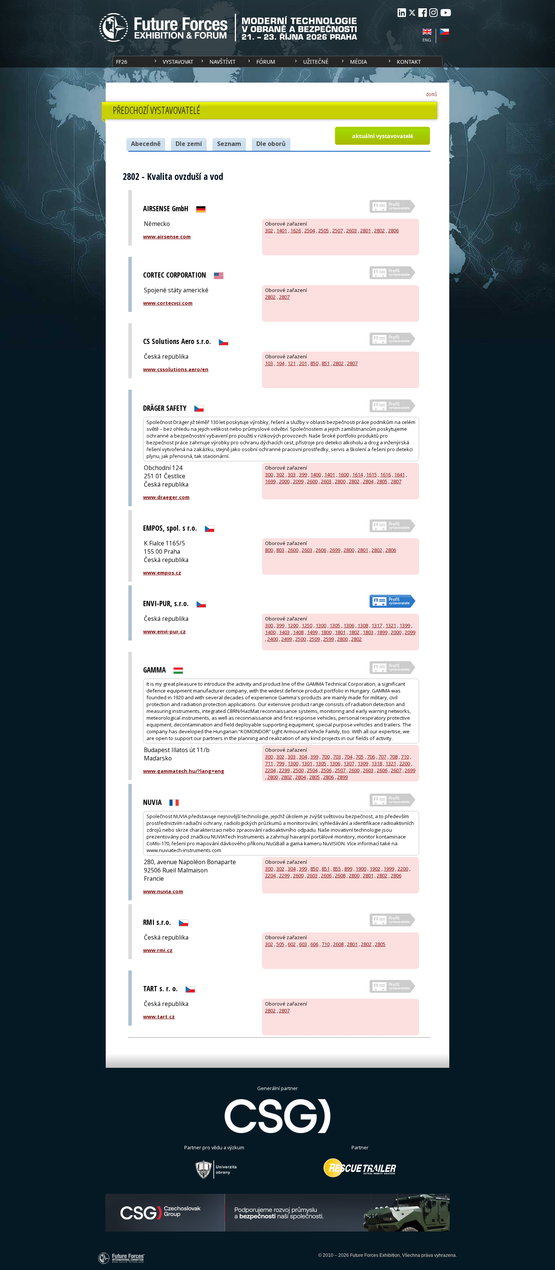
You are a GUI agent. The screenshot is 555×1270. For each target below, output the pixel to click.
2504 (309, 230)
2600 (312, 481)
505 (280, 944)
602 (292, 944)
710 (405, 756)
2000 (284, 481)
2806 (393, 230)
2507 (337, 230)
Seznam (229, 144)
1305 (335, 625)
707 (382, 756)
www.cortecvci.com (168, 302)
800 (269, 550)
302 (269, 230)
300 (269, 474)
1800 (326, 632)
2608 (340, 875)
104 (280, 363)
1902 (375, 868)
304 (303, 756)
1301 (307, 763)
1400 (315, 474)
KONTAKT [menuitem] (409, 61)
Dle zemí (189, 144)
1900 (361, 868)
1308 (363, 625)
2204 (270, 770)
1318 (377, 763)
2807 (284, 296)
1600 (343, 474)
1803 (368, 632)
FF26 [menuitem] (121, 61)
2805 (382, 481)
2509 (314, 639)
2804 (368, 481)
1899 (382, 632)
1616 (385, 474)
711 (269, 763)
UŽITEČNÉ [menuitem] (315, 61)
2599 (328, 639)
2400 (272, 639)
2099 (298, 481)
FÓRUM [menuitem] (265, 61)
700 (326, 756)
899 (348, 868)
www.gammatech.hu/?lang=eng (183, 771)
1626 (295, 230)
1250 (307, 625)
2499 (286, 639)
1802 (354, 632)
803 (280, 550)
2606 (321, 550)
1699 (270, 481)
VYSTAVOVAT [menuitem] (178, 61)
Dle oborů (271, 144)
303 (292, 474)
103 (269, 363)
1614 (357, 474)
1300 (321, 625)
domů (431, 94)
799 (280, 763)
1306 (349, 625)
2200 (404, 763)
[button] (382, 136)
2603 (351, 230)
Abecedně (145, 144)
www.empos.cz (162, 572)
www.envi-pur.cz (164, 631)
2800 (340, 481)
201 (303, 363)
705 (360, 756)
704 (348, 756)
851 (326, 363)
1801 (340, 632)
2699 (335, 550)
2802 (379, 230)
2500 (300, 639)
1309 (363, 763)
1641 (399, 474)
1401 (281, 230)
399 (303, 474)
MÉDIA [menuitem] (358, 61)
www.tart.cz (159, 1016)
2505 (323, 230)
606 (314, 944)
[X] (412, 12)
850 (314, 363)
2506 (326, 770)
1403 (284, 632)
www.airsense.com (167, 236)
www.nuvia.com (163, 891)
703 (337, 756)
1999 (389, 868)
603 (303, 944)
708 (394, 756)
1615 (371, 474)
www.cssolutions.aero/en (175, 369)
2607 (396, 770)
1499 (312, 632)
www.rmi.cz (158, 950)
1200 (293, 625)
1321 (390, 625)
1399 (404, 625)
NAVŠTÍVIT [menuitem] (223, 61)
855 (337, 868)
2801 (365, 230)
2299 (284, 770)
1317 (377, 625)
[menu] (277, 62)
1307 (349, 763)
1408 (298, 632)
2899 (342, 777)
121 (292, 363)
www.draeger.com (166, 497)
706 (371, 756)
